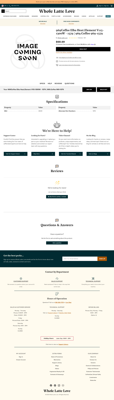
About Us (93, 357)
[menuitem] (21, 357)
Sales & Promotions (57, 357)
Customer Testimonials (93, 371)
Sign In (21, 357)
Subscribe (93, 380)
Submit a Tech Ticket (65, 313)
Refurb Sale (43, 21)
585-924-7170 (59, 302)
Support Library (52, 313)
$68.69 (89, 89)
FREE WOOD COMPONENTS (71, 21)
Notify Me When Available (64, 52)
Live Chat (68, 302)
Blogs (57, 365)
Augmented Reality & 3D (57, 371)
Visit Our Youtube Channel (68, 154)
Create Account (21, 360)
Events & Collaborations (93, 365)
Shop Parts (36, 154)
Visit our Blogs (93, 154)
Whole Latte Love (62, 38)
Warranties (57, 360)
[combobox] (15, 11)
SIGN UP (102, 259)
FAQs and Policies (93, 368)
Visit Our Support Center (13, 154)
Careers (93, 362)
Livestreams (93, 377)
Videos (57, 368)
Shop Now (42, 23)
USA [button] (4, 6)
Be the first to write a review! (57, 196)
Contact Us (93, 360)
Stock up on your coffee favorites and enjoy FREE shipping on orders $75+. (57, 2)
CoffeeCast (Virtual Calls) (93, 374)
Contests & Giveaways (57, 374)
